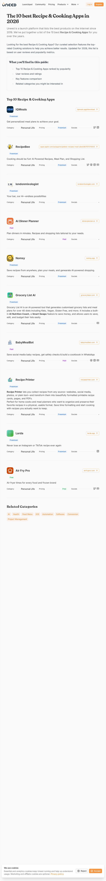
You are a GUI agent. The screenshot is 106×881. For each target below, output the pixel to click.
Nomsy (20, 258)
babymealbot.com (88, 342)
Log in (89, 4)
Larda (19, 433)
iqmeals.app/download (86, 109)
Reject (84, 871)
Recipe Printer (25, 379)
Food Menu (27, 514)
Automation (47, 514)
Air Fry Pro (23, 470)
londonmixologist (27, 184)
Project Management (17, 519)
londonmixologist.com (86, 184)
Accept (97, 871)
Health (16, 514)
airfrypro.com (89, 470)
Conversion (73, 514)
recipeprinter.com (88, 380)
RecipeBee (23, 146)
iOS (37, 514)
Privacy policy (57, 874)
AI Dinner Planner (27, 221)
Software (60, 514)
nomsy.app (90, 258)
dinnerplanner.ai (88, 221)
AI (9, 514)
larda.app (91, 433)
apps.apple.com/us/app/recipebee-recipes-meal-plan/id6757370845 (67, 147)
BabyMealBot (25, 342)
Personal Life (28, 127)
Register (99, 4)
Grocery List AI (25, 295)
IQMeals (21, 109)
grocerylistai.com (88, 295)
